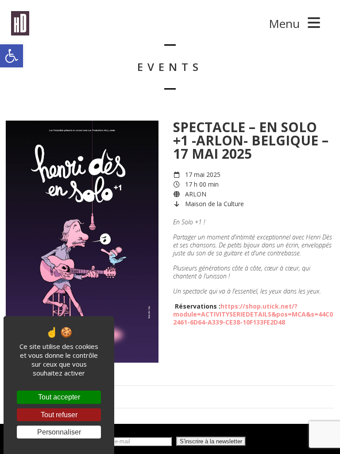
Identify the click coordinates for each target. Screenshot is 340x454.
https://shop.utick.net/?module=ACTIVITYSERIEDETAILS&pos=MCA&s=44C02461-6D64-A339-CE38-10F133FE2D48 (253, 314)
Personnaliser (59, 432)
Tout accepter (59, 397)
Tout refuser (59, 415)
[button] (11, 55)
